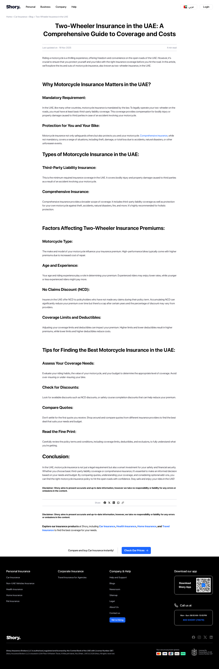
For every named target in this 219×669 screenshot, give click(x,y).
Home (9, 16)
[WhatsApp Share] (118, 502)
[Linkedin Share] (114, 502)
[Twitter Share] (109, 502)
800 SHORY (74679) (193, 620)
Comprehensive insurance (154, 135)
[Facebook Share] (105, 502)
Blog (31, 16)
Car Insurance (20, 16)
